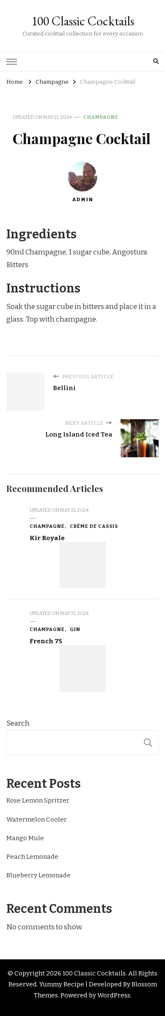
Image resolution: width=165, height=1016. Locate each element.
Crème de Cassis (94, 526)
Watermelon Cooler (36, 819)
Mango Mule (25, 838)
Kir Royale (47, 538)
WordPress (113, 995)
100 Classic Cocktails (82, 21)
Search (18, 723)
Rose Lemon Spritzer (37, 800)
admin (82, 199)
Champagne (100, 117)
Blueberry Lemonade (38, 875)
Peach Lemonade (32, 856)
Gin (75, 629)
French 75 (46, 641)
